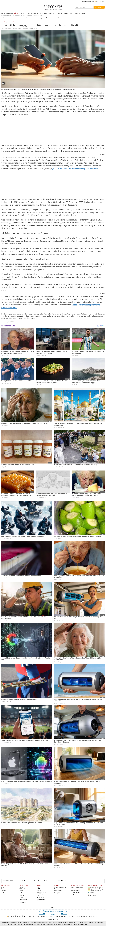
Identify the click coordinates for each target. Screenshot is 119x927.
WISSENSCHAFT (52, 13)
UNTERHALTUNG (42, 13)
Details (75, 924)
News (12, 916)
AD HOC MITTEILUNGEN (6, 15)
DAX (2, 887)
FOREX (38, 889)
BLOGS (83, 1)
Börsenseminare (41, 901)
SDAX (2, 892)
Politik (21, 890)
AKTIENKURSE (9, 13)
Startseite (16, 18)
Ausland (22, 895)
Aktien (38, 895)
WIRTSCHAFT (22, 13)
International (23, 901)
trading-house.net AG (77, 887)
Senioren (15, 22)
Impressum (27, 916)
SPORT (34, 13)
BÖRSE (16, 13)
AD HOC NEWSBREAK (60, 887)
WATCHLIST (102, 1)
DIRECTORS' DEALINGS (37, 15)
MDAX (3, 889)
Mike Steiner (93, 916)
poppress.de (74, 894)
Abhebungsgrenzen (6, 22)
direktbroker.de (75, 892)
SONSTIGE (82, 13)
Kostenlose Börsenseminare (75, 889)
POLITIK (29, 13)
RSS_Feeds (57, 892)
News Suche (98, 7)
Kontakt (56, 894)
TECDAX (3, 890)
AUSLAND (60, 13)
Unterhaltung (23, 899)
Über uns (71, 916)
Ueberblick (28, 18)
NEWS (3, 13)
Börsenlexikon (8, 881)
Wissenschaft (23, 894)
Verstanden (81, 924)
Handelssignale (41, 894)
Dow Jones (4, 894)
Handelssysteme (41, 892)
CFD (38, 887)
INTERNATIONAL (73, 13)
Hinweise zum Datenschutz (57, 916)
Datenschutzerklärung (40, 916)
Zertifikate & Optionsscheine (41, 898)
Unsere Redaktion (81, 916)
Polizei (21, 897)
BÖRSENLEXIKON (90, 1)
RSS (97, 1)
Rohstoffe (39, 890)
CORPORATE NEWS (27, 15)
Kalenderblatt (23, 902)
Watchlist (56, 889)
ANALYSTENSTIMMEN (17, 15)
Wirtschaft (22, 889)
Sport (21, 892)
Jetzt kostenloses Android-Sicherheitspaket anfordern (75, 168)
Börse (22, 18)
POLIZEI (65, 13)
